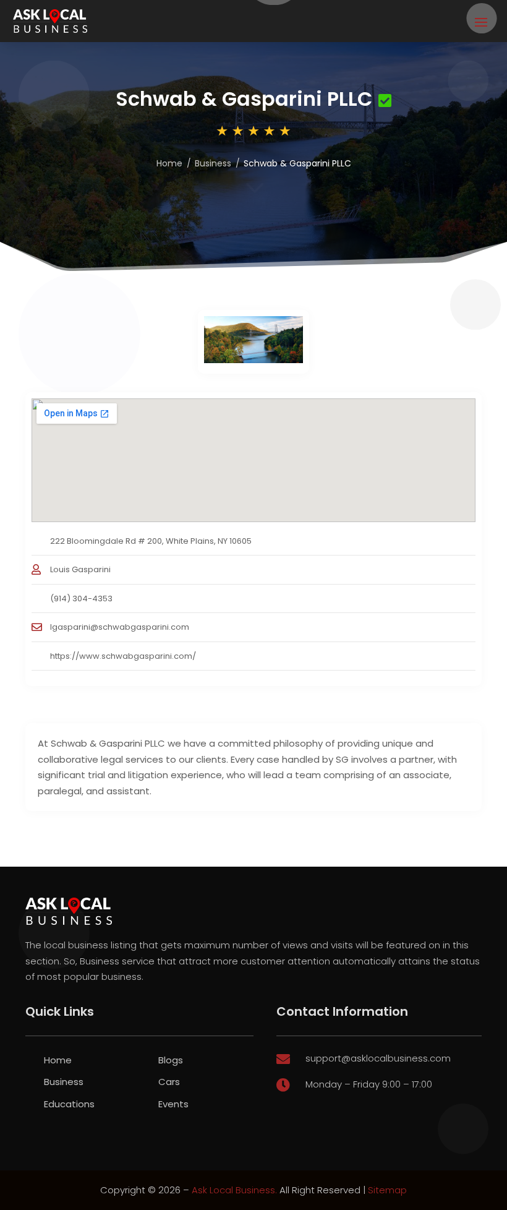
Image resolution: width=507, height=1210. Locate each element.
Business (213, 163)
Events (173, 1103)
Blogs (170, 1059)
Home (169, 163)
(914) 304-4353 (81, 598)
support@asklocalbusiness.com (378, 1058)
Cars (169, 1081)
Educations (69, 1103)
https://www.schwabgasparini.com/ (123, 656)
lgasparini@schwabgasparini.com (119, 627)
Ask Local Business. (234, 1189)
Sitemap (387, 1189)
